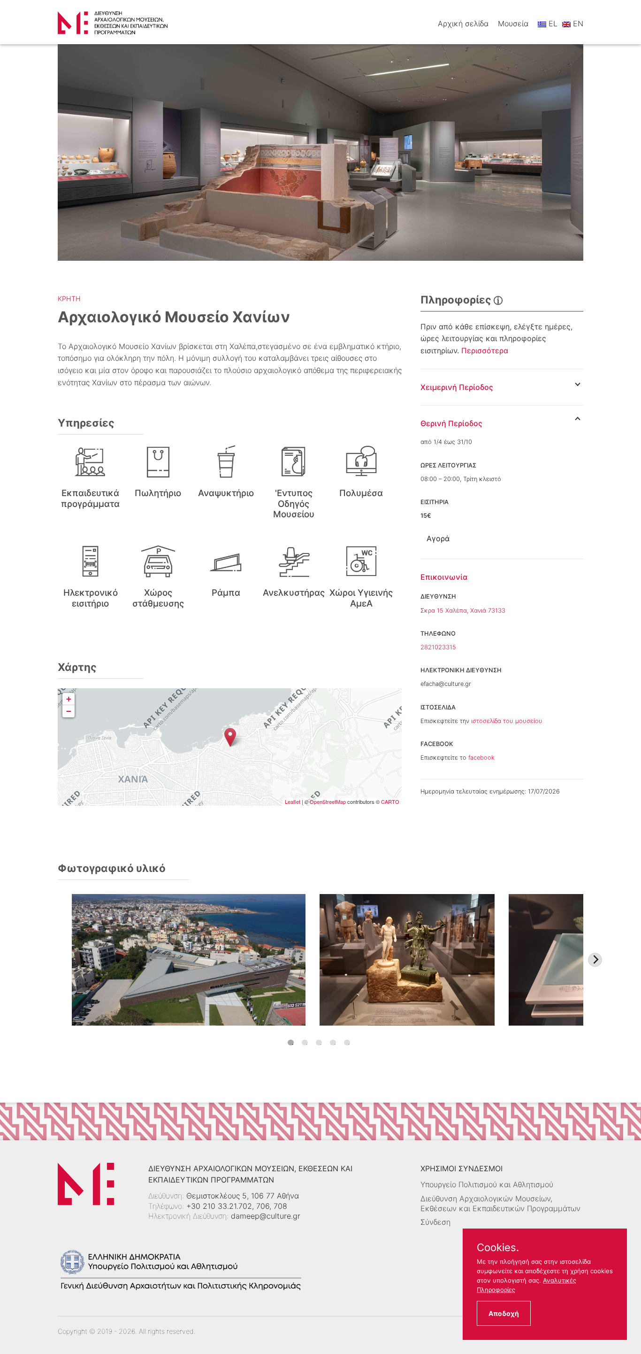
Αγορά (438, 538)
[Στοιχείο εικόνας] (188, 960)
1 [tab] (291, 1043)
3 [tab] (319, 1043)
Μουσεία (513, 23)
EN (577, 23)
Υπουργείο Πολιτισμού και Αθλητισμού (486, 1184)
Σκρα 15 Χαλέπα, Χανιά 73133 (462, 610)
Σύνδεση (435, 1222)
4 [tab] (333, 1043)
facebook (481, 757)
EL (551, 23)
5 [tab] (347, 1043)
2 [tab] (305, 1043)
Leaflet (292, 801)
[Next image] (595, 960)
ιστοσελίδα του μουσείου (506, 720)
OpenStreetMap (328, 801)
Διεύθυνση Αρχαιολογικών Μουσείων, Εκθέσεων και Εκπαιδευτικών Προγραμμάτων (500, 1203)
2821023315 (438, 647)
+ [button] (68, 699)
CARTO (390, 801)
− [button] (68, 711)
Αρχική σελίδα (463, 23)
